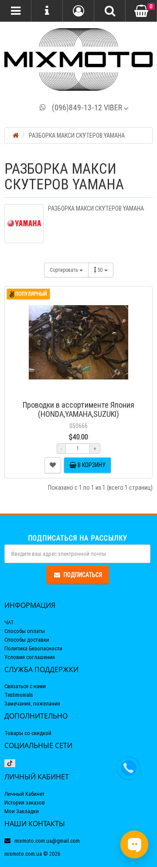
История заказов (24, 802)
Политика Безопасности (33, 648)
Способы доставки (26, 639)
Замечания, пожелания (32, 703)
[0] (141, 11)
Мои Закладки (21, 811)
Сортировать (64, 270)
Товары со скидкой (27, 733)
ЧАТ (9, 622)
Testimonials (18, 695)
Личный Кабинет (24, 794)
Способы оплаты (24, 631)
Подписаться (83, 575)
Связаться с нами (25, 686)
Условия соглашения (29, 657)
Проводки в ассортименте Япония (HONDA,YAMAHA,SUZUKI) (78, 409)
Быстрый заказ (82, 392)
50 (101, 270)
